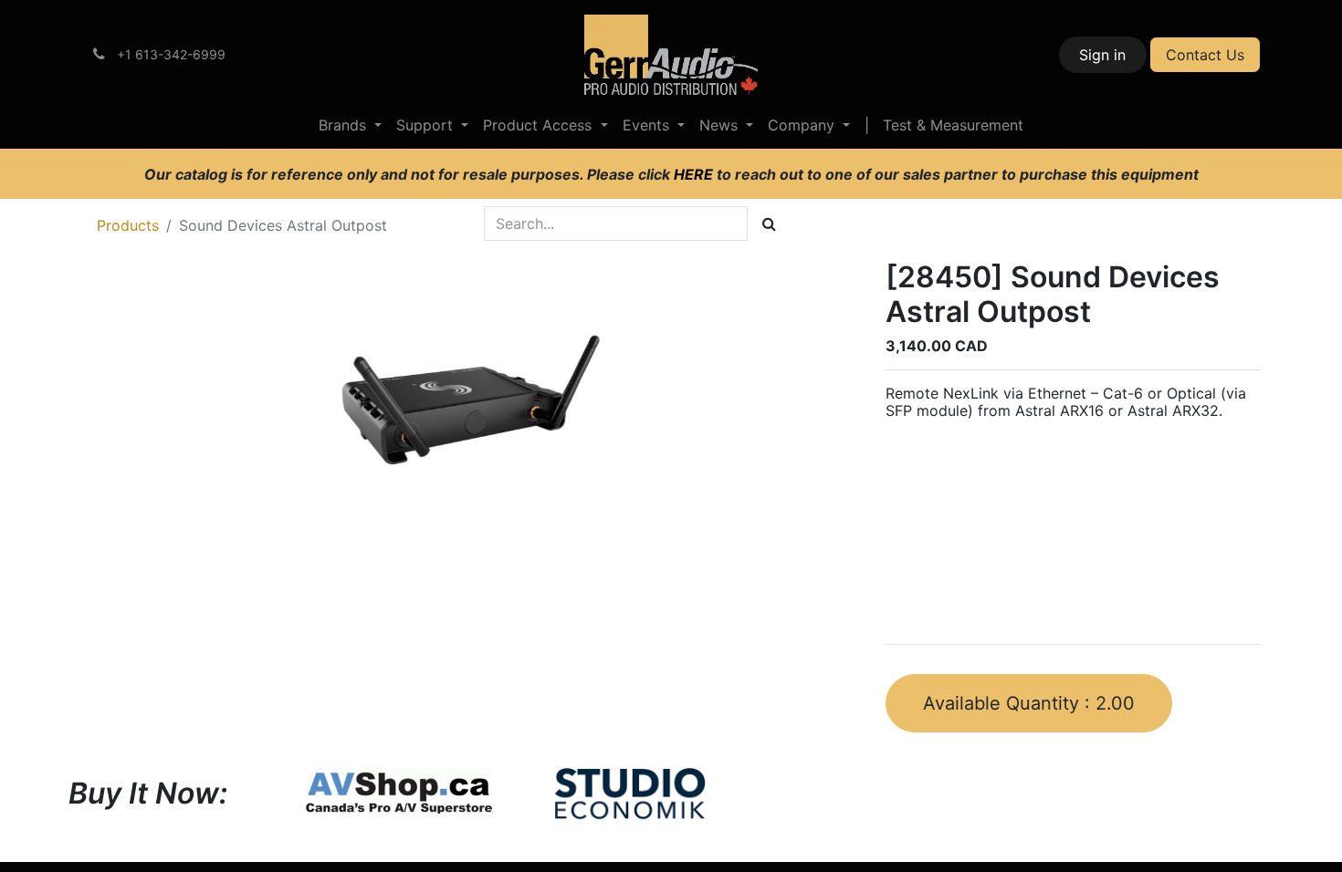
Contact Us (1205, 55)
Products (128, 225)
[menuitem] (350, 125)
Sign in (1102, 55)
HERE (695, 174)
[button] (1029, 703)
